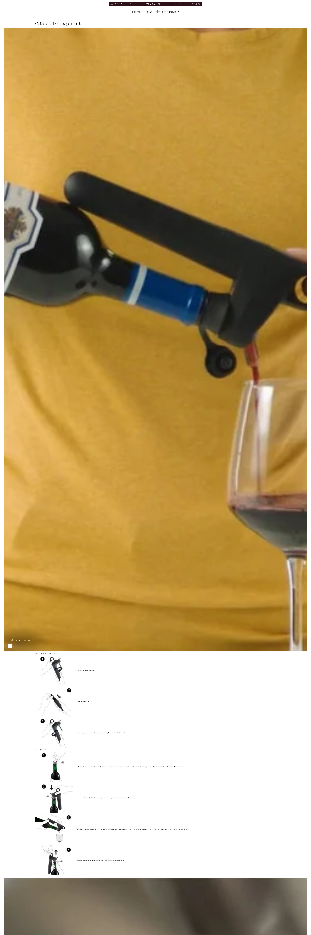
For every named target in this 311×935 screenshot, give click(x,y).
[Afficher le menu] (112, 4)
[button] (196, 4)
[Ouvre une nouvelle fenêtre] (10, 646)
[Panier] (199, 4)
